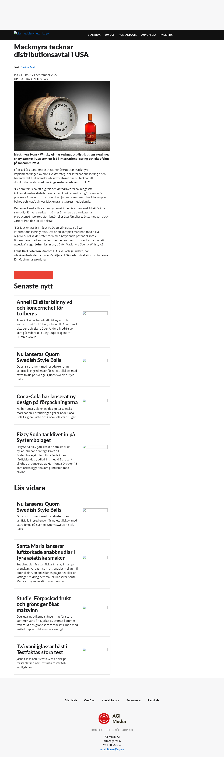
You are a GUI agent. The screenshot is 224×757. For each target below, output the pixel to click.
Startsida (94, 35)
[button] (18, 275)
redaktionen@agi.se (112, 749)
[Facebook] (111, 684)
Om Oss (109, 35)
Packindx (166, 35)
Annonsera (148, 35)
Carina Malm (29, 67)
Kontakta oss (128, 35)
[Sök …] (204, 34)
